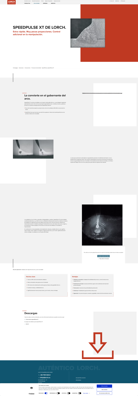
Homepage (15, 67)
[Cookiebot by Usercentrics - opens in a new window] (31, 394)
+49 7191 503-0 (45, 375)
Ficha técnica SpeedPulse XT (32, 319)
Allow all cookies (104, 386)
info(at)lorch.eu (45, 377)
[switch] (58, 393)
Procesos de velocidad (36, 67)
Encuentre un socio (81, 377)
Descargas (78, 380)
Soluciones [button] (36, 3)
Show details (85, 393)
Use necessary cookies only (104, 393)
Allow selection (104, 389)
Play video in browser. (104, 258)
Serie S (27, 324)
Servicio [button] (53, 3)
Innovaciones (27, 67)
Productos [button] (27, 3)
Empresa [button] (45, 3)
